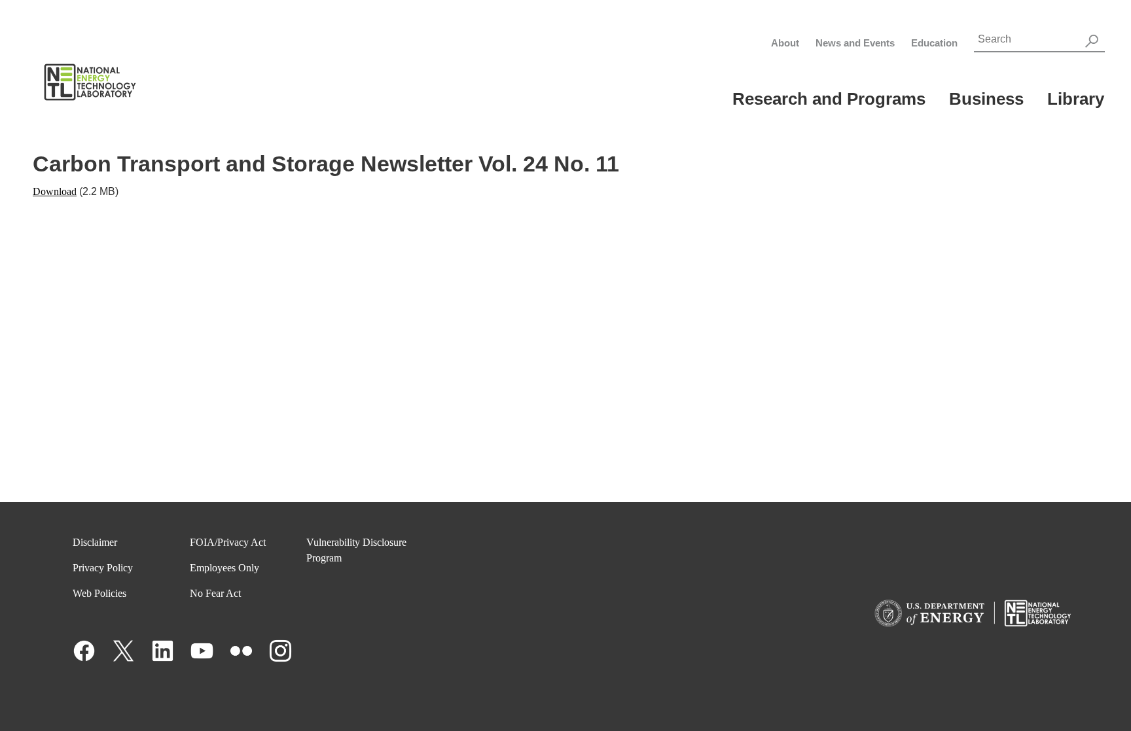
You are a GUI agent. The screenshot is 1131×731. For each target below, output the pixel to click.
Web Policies (99, 593)
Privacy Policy (103, 567)
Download (55, 191)
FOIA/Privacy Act (228, 542)
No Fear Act (215, 593)
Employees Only (224, 567)
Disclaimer (95, 542)
